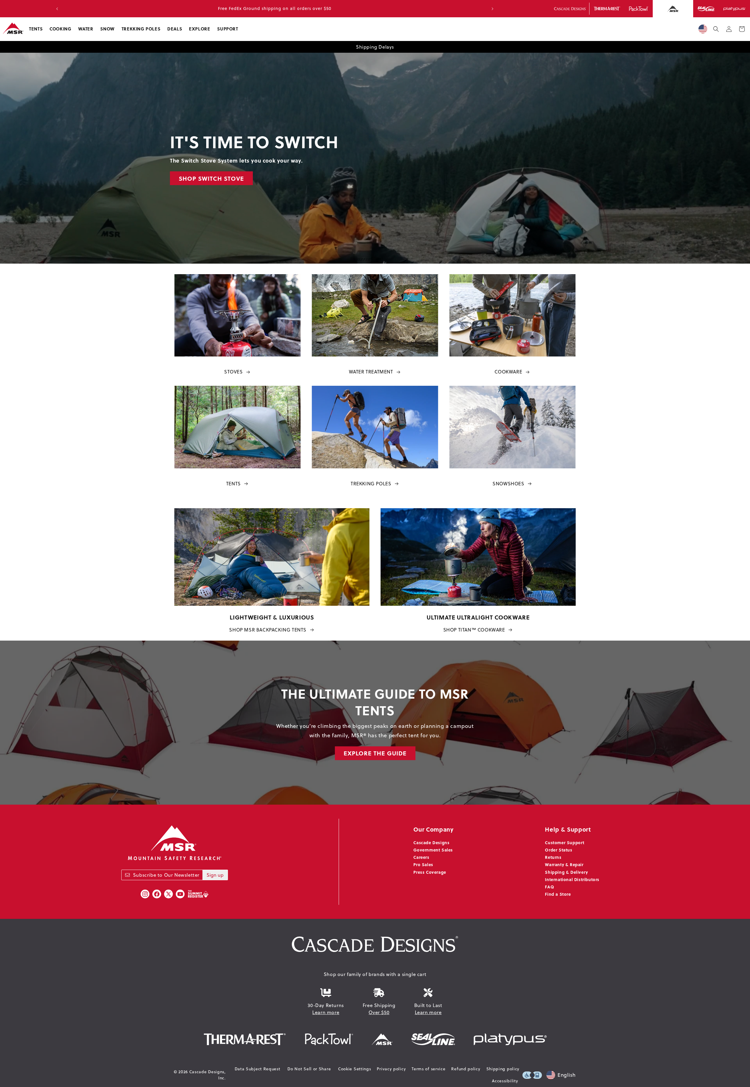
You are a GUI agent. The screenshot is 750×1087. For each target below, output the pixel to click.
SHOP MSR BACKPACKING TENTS (267, 630)
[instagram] (145, 894)
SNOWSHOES (508, 483)
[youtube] (180, 894)
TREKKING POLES (371, 483)
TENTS (233, 483)
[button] (35, 29)
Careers (421, 857)
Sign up (215, 875)
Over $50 (379, 1012)
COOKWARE (508, 371)
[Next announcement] (492, 8)
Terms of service (428, 1069)
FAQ (549, 887)
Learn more (325, 1012)
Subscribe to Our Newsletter (166, 875)
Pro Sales (423, 864)
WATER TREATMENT (371, 371)
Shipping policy (503, 1069)
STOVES (233, 371)
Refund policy (465, 1069)
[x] (168, 894)
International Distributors (572, 879)
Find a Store (558, 894)
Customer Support (564, 842)
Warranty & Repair (564, 864)
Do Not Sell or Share (309, 1069)
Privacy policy (391, 1069)
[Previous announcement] (57, 8)
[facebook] (156, 894)
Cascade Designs (431, 842)
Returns (553, 857)
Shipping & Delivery (566, 872)
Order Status (558, 850)
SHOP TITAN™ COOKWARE (474, 630)
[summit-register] (198, 894)
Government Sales (433, 850)
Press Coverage (429, 872)
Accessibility (505, 1081)
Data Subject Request (257, 1069)
